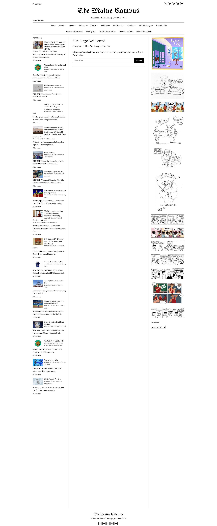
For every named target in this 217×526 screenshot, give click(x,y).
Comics (130, 25)
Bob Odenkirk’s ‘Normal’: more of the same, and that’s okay (54, 241)
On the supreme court (53, 85)
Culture (82, 25)
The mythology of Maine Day (54, 282)
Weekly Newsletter (107, 31)
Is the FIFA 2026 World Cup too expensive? (55, 191)
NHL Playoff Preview (52, 379)
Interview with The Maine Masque (54, 323)
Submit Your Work (143, 31)
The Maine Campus (108, 11)
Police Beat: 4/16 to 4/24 (53, 262)
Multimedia (117, 25)
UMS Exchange (145, 25)
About (61, 25)
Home (53, 25)
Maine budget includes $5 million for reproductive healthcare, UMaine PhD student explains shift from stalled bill (49, 132)
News (71, 25)
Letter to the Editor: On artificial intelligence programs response (53, 106)
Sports (93, 25)
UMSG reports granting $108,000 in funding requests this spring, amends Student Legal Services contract (48, 215)
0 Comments (37, 60)
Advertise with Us (126, 31)
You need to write (51, 360)
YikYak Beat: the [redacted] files (55, 66)
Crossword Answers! (74, 31)
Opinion (104, 25)
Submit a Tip (161, 25)
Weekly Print (91, 31)
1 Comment (36, 148)
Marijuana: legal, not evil (54, 171)
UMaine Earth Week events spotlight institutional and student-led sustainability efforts (55, 45)
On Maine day (49, 152)
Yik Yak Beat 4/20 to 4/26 (54, 341)
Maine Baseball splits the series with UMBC (54, 302)
